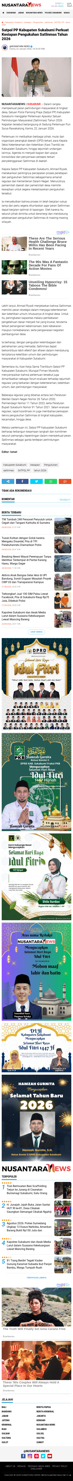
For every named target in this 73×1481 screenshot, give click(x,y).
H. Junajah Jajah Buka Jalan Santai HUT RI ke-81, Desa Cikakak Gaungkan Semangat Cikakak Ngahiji (29, 1208)
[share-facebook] (22, 481)
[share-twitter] (36, 481)
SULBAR (6, 1433)
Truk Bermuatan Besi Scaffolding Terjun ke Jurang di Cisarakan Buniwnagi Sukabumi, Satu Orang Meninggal (27, 1191)
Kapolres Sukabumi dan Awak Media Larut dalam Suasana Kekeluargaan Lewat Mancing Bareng (24, 616)
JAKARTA (41, 1416)
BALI (4, 1407)
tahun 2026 (40, 470)
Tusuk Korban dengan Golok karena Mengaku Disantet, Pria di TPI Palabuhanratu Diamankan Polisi (23, 541)
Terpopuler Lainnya (36, 1278)
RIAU (4, 1429)
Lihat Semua (36, 632)
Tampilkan (64, 500)
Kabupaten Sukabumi (14, 22)
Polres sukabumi (53, 13)
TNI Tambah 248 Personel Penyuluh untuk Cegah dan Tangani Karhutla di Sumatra (27, 521)
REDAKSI (21, 1466)
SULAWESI (41, 1429)
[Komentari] (65, 481)
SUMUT (40, 1442)
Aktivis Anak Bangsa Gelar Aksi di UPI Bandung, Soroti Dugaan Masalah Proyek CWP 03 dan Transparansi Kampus (26, 579)
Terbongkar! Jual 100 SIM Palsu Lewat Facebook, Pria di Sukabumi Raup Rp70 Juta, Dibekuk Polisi (25, 597)
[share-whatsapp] (50, 481)
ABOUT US (10, 1466)
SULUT (5, 1442)
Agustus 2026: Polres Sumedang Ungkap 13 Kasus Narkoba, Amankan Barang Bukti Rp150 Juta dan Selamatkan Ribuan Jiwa (29, 1228)
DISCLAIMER (36, 1469)
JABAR (21, 13)
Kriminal (7, 1424)
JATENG (6, 1420)
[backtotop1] (70, 1475)
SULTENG (6, 1438)
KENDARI (40, 1420)
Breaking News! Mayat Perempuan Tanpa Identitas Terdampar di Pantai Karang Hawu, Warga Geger (26, 560)
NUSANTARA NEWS (34, 13)
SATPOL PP (59, 22)
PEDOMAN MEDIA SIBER (39, 1466)
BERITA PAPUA (43, 1407)
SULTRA (40, 1438)
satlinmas (49, 22)
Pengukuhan (38, 22)
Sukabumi (11, 13)
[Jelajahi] (69, 5)
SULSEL (40, 1433)
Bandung (7, 1411)
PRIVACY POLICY (60, 1466)
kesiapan (27, 22)
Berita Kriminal (45, 1411)
